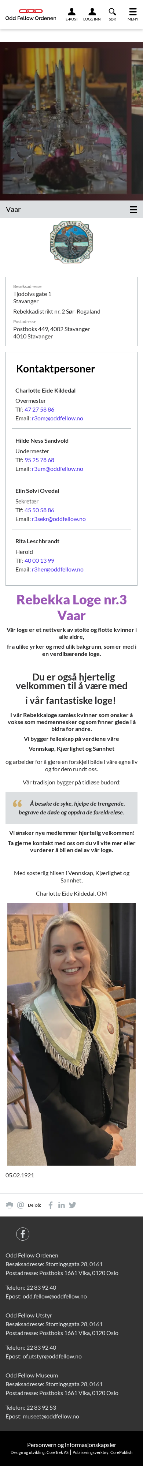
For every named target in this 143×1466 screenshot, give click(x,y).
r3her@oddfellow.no (58, 569)
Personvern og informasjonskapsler (71, 1444)
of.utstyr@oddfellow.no (52, 1356)
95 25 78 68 (39, 459)
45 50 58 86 (39, 509)
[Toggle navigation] (133, 209)
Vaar (13, 209)
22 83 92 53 (41, 1407)
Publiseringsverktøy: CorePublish (102, 1452)
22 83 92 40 (41, 1287)
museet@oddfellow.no (51, 1416)
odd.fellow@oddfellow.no (55, 1296)
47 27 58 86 (39, 409)
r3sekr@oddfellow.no (59, 518)
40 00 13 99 (39, 560)
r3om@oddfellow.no (57, 418)
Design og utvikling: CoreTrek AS (40, 1452)
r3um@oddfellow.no (57, 468)
